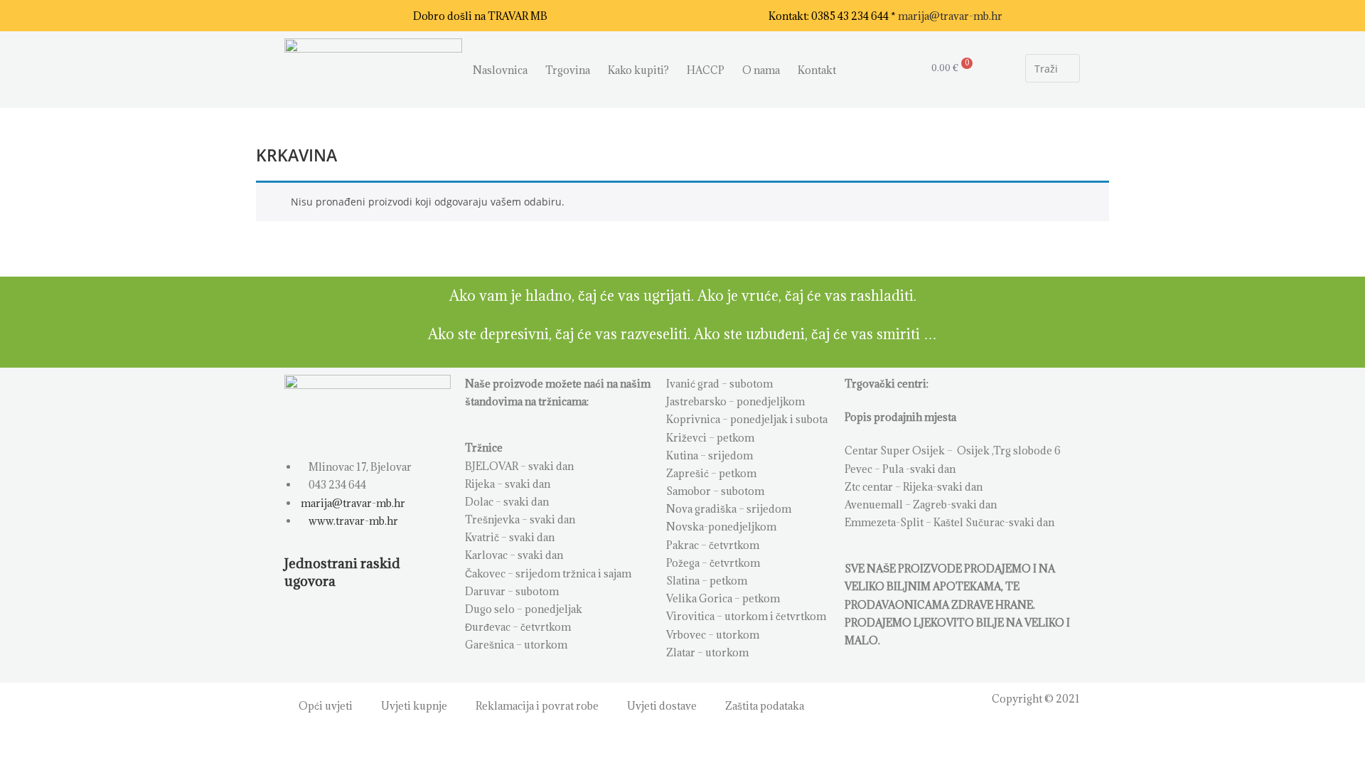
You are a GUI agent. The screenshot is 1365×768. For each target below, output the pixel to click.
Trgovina (567, 70)
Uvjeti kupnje (414, 706)
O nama (761, 70)
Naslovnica (500, 70)
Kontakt (817, 70)
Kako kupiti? (638, 70)
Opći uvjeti (326, 706)
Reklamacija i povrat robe (537, 706)
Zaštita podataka (764, 706)
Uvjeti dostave (662, 706)
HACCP (705, 70)
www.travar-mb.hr (352, 521)
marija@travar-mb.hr (950, 16)
